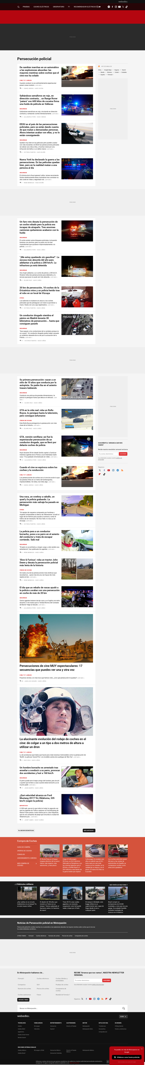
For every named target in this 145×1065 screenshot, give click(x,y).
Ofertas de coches (24, 851)
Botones (109, 72)
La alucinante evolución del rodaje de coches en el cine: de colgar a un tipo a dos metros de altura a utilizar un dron (53, 743)
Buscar (123, 1008)
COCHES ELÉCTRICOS (41, 7)
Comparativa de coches (81, 936)
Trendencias (102, 1026)
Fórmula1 (31, 936)
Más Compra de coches (23, 864)
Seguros (116, 70)
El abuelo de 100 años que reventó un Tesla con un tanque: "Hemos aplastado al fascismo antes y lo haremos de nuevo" (49, 906)
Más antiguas (89, 830)
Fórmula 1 (110, 74)
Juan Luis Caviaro (31, 681)
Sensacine (53, 1026)
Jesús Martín (29, 788)
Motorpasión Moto (88, 1029)
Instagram (116, 7)
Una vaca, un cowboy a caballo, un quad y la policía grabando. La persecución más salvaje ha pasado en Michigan (39, 500)
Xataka (20, 1026)
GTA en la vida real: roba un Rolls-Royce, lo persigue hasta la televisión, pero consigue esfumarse (39, 413)
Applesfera (21, 1032)
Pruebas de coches (62, 985)
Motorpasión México (88, 1050)
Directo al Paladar (71, 1026)
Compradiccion (103, 1032)
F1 (69, 7)
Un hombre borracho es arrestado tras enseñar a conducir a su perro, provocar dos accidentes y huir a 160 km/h (40, 770)
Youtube (119, 7)
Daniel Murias (29, 88)
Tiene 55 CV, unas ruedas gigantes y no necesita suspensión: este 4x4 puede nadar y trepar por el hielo (72, 905)
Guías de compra (23, 847)
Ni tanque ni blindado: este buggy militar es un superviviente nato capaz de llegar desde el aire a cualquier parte (94, 906)
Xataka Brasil (21, 1053)
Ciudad (117, 72)
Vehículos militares (25, 884)
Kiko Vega (27, 760)
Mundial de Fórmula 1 (63, 995)
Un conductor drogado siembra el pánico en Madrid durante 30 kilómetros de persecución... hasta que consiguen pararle (39, 319)
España (103, 74)
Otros (22, 298)
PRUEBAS (26, 7)
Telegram (109, 7)
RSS (122, 470)
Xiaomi (124, 70)
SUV (38, 985)
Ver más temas (23, 999)
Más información (74, 1063)
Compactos (22, 985)
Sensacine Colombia (56, 1053)
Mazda (102, 72)
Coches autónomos (24, 995)
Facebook (112, 7)
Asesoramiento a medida (27, 858)
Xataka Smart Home (23, 1034)
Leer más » (38, 85)
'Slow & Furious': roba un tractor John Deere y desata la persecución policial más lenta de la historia (39, 563)
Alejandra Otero (30, 117)
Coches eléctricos (41, 936)
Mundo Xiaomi (22, 1037)
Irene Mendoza (29, 182)
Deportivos (24, 805)
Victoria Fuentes (30, 152)
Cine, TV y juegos (26, 80)
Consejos (21, 854)
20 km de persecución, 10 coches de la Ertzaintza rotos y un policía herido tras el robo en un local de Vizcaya (40, 290)
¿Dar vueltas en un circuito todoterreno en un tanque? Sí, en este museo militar (27, 904)
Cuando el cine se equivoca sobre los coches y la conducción (38, 468)
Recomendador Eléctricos (85, 7)
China (99, 70)
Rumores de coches (54, 936)
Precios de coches (67, 936)
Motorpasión (86, 1026)
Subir (122, 1016)
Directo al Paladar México (71, 1051)
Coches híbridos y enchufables (62, 980)
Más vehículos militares (118, 885)
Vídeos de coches (26, 420)
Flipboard (99, 474)
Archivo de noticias (27, 830)
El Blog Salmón (119, 1026)
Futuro (39, 995)
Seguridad (23, 109)
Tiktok (126, 7)
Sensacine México (55, 1050)
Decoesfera (102, 1029)
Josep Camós (29, 820)
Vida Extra (37, 1029)
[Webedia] (123, 1)
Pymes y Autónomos (120, 1029)
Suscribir (123, 454)
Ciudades (124, 72)
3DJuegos (37, 1026)
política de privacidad (98, 984)
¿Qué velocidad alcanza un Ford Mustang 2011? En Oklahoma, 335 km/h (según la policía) (37, 798)
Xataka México (22, 1050)
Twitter (123, 7)
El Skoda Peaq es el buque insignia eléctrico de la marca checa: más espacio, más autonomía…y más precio (49, 862)
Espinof (52, 1029)
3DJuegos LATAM (39, 1050)
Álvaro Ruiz (28, 280)
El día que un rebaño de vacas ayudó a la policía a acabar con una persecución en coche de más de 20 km (40, 590)
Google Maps (108, 70)
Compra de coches (27, 841)
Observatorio (58, 7)
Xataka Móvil (21, 1029)
